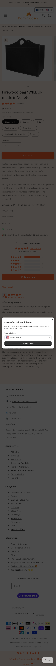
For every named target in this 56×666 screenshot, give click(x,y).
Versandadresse (10, 333)
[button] (28, 337)
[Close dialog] (52, 319)
